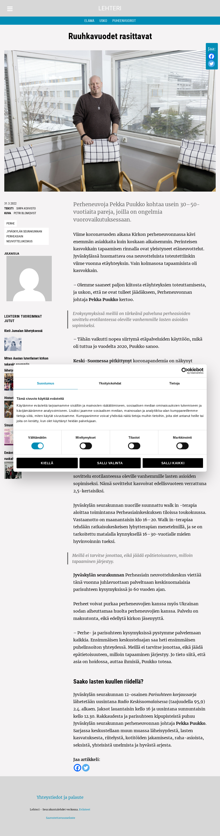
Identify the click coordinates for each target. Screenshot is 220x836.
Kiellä (47, 463)
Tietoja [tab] (174, 383)
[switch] (86, 446)
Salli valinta (110, 463)
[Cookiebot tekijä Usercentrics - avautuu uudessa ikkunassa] (184, 371)
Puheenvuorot (124, 20)
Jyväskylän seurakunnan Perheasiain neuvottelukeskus (24, 236)
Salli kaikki (172, 463)
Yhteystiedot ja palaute (60, 797)
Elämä (89, 20)
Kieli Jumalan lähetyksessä (23, 330)
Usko (103, 20)
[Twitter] (211, 63)
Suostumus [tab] (45, 383)
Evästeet (84, 809)
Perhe (10, 223)
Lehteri (109, 8)
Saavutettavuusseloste (60, 817)
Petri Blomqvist (25, 213)
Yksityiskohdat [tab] (110, 383)
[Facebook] (211, 56)
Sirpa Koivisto (26, 208)
